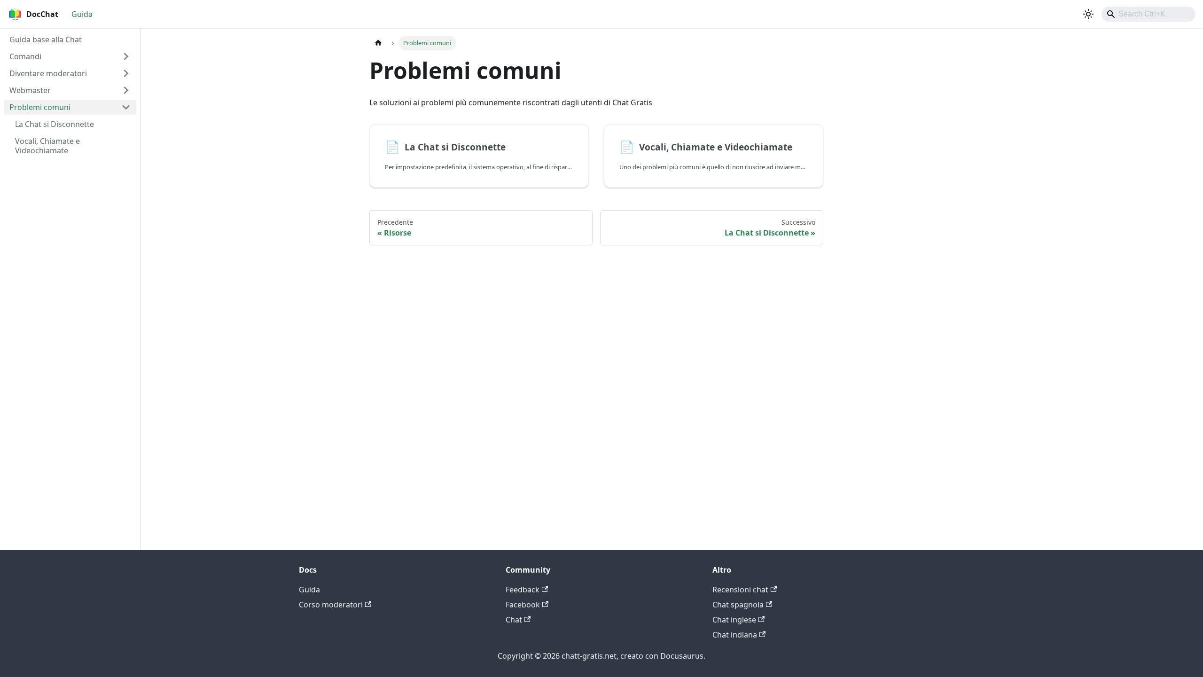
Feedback (522, 589)
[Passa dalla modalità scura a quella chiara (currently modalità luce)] (1088, 14)
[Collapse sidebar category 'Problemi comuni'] (126, 107)
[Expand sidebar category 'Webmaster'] (126, 90)
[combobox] (1148, 14)
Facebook (523, 604)
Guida (82, 14)
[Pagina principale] (378, 43)
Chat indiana (734, 635)
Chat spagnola (738, 604)
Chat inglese (734, 619)
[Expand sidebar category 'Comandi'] (126, 56)
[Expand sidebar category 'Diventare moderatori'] (126, 73)
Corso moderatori (331, 604)
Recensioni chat (740, 589)
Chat (514, 619)
